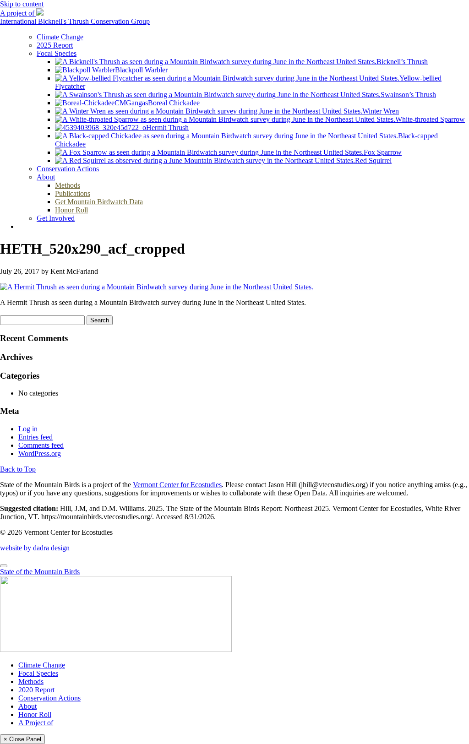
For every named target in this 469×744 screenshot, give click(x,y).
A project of (18, 13)
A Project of (35, 723)
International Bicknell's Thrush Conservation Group (75, 21)
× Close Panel (22, 739)
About (27, 706)
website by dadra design (35, 548)
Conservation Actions (49, 698)
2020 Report (36, 690)
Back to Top (18, 469)
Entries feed (35, 437)
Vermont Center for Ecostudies (177, 485)
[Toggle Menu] (3, 566)
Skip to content (22, 4)
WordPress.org (39, 453)
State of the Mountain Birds (40, 572)
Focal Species (38, 673)
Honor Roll (34, 714)
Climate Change (41, 665)
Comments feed (41, 445)
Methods (31, 681)
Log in (28, 429)
